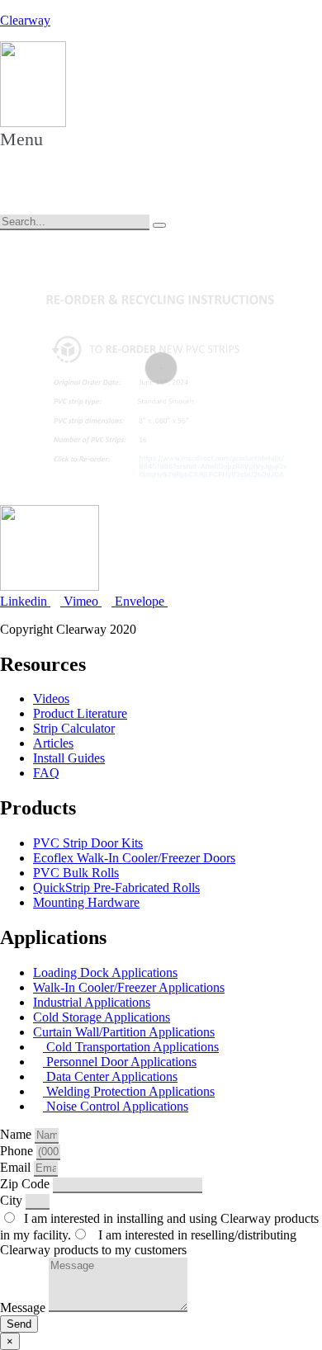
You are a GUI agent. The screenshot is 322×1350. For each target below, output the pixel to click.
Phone (18, 1151)
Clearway (25, 20)
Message (24, 1307)
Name (17, 1134)
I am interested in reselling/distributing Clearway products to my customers (148, 1242)
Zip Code (26, 1184)
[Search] (159, 225)
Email (17, 1167)
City (13, 1200)
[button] (32, 154)
